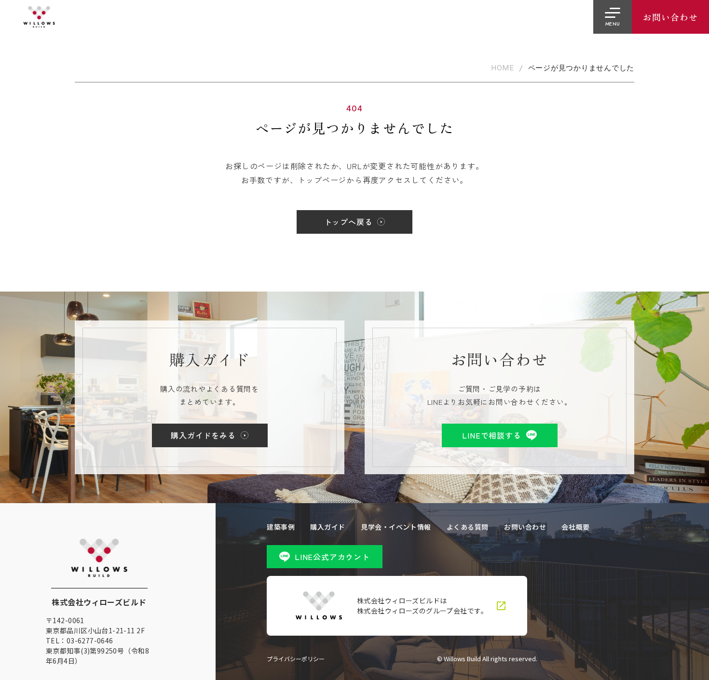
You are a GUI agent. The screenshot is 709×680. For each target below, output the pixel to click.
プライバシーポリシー (296, 658)
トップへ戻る (348, 221)
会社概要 (575, 527)
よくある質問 (468, 527)
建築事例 (281, 527)
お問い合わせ (525, 527)
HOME (502, 68)
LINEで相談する (491, 435)
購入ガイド (327, 527)
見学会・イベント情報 (396, 527)
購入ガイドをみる (203, 435)
